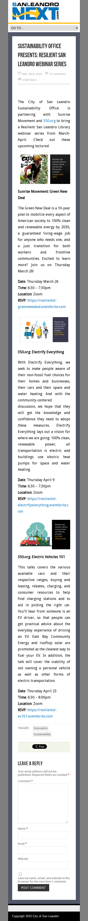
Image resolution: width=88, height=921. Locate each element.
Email (22, 843)
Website (23, 858)
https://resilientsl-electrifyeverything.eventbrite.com (43, 505)
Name (23, 828)
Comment (25, 781)
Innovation (41, 728)
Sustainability (42, 734)
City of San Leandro (46, 916)
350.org (49, 121)
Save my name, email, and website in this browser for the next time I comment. (44, 879)
